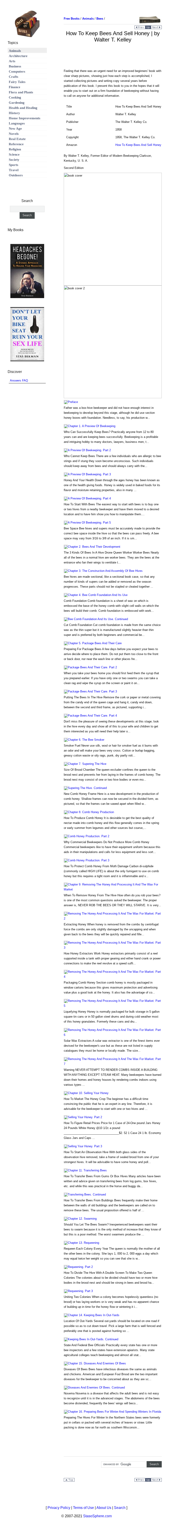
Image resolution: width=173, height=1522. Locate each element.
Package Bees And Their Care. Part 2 (92, 667)
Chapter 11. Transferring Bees (87, 1170)
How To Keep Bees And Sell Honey (138, 145)
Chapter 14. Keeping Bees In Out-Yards (93, 1315)
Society (14, 159)
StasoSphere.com (97, 1516)
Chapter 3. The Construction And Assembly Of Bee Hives (105, 570)
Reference (16, 144)
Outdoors (16, 175)
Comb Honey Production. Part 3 (88, 860)
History (14, 113)
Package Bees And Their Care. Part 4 (92, 715)
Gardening (17, 102)
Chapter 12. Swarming (82, 1218)
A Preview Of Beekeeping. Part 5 (89, 522)
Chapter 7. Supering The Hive (87, 764)
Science (14, 154)
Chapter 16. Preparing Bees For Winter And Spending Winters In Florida (114, 1411)
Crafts (13, 76)
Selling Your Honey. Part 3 (85, 1146)
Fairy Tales (17, 82)
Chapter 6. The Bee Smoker (86, 739)
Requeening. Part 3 (80, 1291)
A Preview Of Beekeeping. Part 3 (89, 474)
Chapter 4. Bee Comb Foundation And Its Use (97, 595)
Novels (14, 134)
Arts (12, 61)
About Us (103, 1508)
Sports (13, 165)
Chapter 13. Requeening (83, 1242)
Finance (14, 87)
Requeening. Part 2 (80, 1267)
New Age (15, 128)
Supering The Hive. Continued (87, 788)
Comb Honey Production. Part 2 (88, 836)
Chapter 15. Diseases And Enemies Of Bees (97, 1363)
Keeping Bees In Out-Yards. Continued (93, 1339)
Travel (13, 170)
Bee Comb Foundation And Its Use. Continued (98, 619)
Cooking (15, 97)
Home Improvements (24, 118)
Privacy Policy (59, 1508)
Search (119, 1508)
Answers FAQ (19, 380)
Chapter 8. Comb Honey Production (91, 812)
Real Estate (17, 139)
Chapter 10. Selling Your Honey (88, 1093)
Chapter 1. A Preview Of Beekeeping (91, 426)
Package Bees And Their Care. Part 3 (92, 691)
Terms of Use (83, 1508)
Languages (17, 123)
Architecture (18, 56)
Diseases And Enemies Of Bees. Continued (96, 1387)
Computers (17, 71)
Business (15, 66)
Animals (15, 51)
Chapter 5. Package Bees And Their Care (95, 643)
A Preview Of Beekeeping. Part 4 (89, 498)
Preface (73, 402)
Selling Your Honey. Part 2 (85, 1117)
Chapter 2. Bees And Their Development (94, 546)
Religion (15, 149)
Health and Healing (23, 108)
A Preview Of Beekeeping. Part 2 (89, 450)
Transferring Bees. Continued (87, 1194)
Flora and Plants (21, 92)
